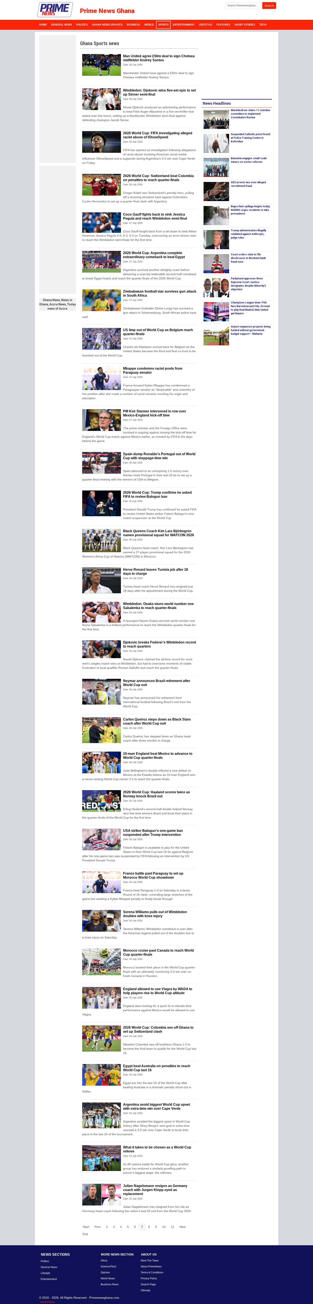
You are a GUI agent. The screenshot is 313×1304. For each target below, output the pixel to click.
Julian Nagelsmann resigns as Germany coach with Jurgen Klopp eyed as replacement (155, 1190)
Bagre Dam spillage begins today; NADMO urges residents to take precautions (250, 210)
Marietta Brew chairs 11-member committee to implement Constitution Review (250, 114)
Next (182, 1226)
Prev (98, 1226)
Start (86, 1226)
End (85, 1234)
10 (164, 1226)
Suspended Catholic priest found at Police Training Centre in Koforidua (250, 138)
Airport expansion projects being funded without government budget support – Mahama (250, 330)
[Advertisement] (57, 99)
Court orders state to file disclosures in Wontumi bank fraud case (248, 258)
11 (172, 1226)
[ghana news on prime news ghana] (55, 9)
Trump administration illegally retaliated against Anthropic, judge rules (248, 234)
